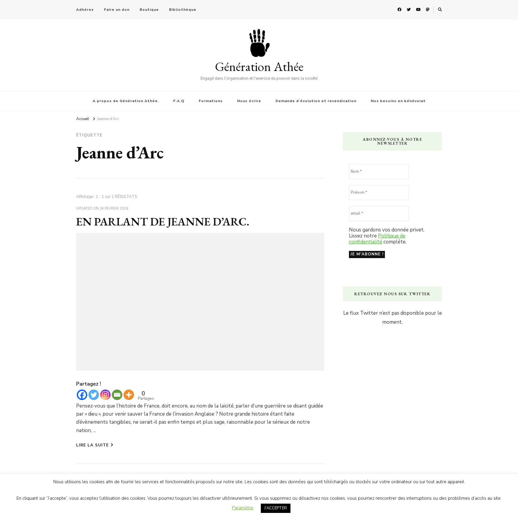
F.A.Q (178, 101)
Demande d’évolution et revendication (315, 101)
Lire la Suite (92, 445)
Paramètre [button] (242, 508)
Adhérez (85, 9)
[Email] (117, 395)
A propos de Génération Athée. (126, 101)
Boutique (149, 9)
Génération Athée (259, 66)
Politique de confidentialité (377, 238)
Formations (211, 101)
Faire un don (117, 9)
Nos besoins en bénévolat (398, 101)
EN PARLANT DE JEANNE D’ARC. (162, 221)
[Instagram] (105, 395)
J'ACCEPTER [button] (275, 508)
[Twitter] (93, 395)
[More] (129, 395)
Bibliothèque (182, 9)
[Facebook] (82, 395)
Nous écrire (249, 101)
